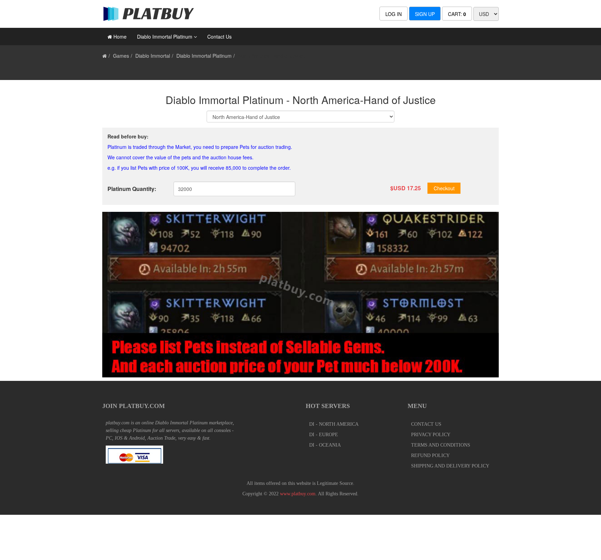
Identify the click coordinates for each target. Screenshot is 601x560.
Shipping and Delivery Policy (450, 466)
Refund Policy (430, 455)
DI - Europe (323, 434)
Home (119, 36)
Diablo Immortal (152, 55)
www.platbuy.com (297, 493)
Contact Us (219, 36)
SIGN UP (425, 13)
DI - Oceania (325, 445)
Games (121, 55)
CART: (457, 13)
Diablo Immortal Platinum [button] (165, 36)
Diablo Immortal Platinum (204, 55)
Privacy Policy (430, 434)
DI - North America (334, 424)
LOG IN (393, 13)
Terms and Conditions (440, 445)
